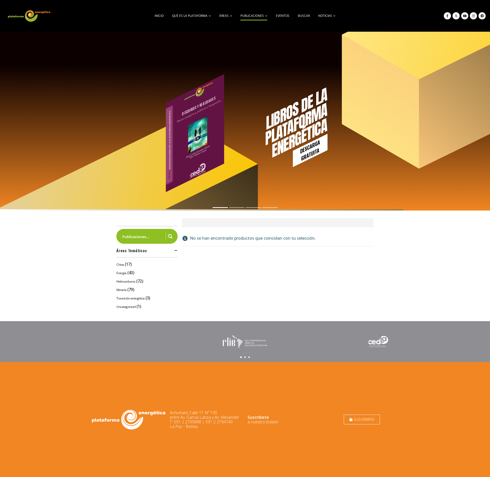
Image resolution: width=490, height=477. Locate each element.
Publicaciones (252, 16)
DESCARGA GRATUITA (310, 150)
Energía (121, 273)
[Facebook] (447, 15)
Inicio (159, 16)
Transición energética (130, 298)
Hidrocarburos (126, 281)
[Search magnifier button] (170, 236)
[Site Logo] (29, 16)
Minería (121, 290)
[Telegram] (482, 15)
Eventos (282, 16)
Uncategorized (126, 307)
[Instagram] (473, 15)
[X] (456, 15)
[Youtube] (464, 15)
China (120, 264)
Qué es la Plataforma (189, 16)
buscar (304, 16)
